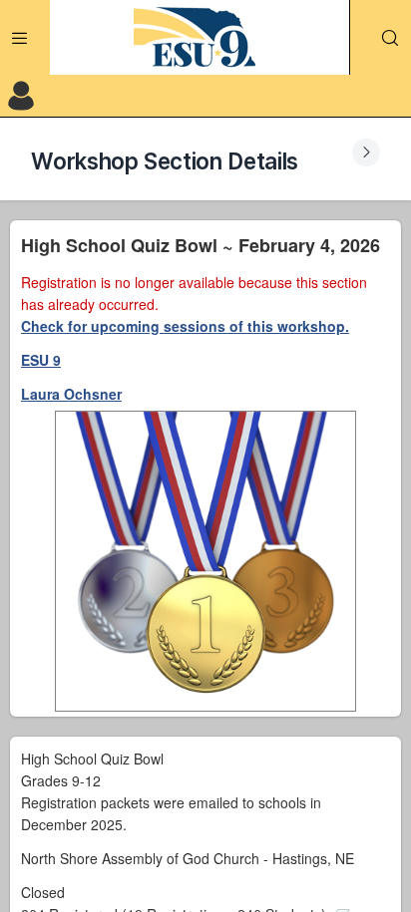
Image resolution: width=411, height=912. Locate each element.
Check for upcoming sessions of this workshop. (185, 326)
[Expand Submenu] (366, 152)
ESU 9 (41, 360)
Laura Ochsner (71, 394)
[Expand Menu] (20, 38)
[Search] (390, 38)
